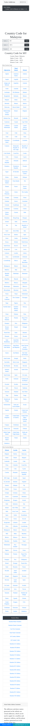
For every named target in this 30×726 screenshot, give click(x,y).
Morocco (25, 286)
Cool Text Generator (15, 629)
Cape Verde (25, 122)
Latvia (24, 249)
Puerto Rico (7, 332)
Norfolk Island (6, 306)
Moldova (7, 282)
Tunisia (16, 399)
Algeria (7, 73)
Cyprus (25, 157)
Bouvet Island (16, 107)
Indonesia (24, 221)
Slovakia (16, 365)
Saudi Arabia (7, 358)
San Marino (16, 353)
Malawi (16, 266)
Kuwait (25, 245)
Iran (7, 225)
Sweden (16, 384)
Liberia (25, 253)
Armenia (25, 83)
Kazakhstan (25, 238)
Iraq (16, 225)
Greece (16, 201)
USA (24, 602)
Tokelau (16, 395)
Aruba (6, 88)
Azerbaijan (7, 92)
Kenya (7, 242)
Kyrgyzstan (7, 249)
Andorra (25, 73)
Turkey (25, 399)
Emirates (15, 481)
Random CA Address (15, 658)
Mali (16, 269)
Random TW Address (15, 651)
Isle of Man (16, 230)
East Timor (24, 391)
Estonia (16, 177)
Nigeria (16, 303)
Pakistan (16, 314)
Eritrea (7, 177)
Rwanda (25, 336)
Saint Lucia (25, 340)
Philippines (24, 323)
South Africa (25, 369)
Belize (16, 99)
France (16, 186)
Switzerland (25, 384)
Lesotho (16, 253)
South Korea (7, 245)
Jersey (6, 238)
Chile (16, 133)
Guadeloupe (16, 205)
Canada (16, 122)
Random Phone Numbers (15, 621)
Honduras (7, 218)
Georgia (7, 197)
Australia (16, 88)
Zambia (25, 437)
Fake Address (7, 7)
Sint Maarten (7, 365)
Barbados (16, 96)
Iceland (7, 221)
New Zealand (16, 297)
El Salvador (16, 171)
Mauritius (7, 279)
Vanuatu (25, 424)
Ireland (7, 507)
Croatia (25, 153)
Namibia (25, 290)
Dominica (7, 166)
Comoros (7, 146)
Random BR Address (15, 669)
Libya (7, 256)
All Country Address (15, 636)
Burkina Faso (7, 118)
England (24, 481)
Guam (24, 205)
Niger (7, 303)
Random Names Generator (15, 625)
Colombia (24, 140)
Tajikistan (24, 388)
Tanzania (7, 391)
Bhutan (16, 103)
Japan (24, 234)
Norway (25, 306)
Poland (16, 327)
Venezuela (15, 428)
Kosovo (16, 245)
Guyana (16, 212)
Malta (24, 269)
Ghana (24, 197)
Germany (16, 197)
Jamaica (16, 234)
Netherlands (25, 293)
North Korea (25, 242)
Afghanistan (7, 70)
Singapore (24, 362)
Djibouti (25, 160)
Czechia (7, 472)
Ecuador (25, 166)
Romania (7, 336)
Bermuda (7, 103)
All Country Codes (15, 640)
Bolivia (25, 103)
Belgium (7, 99)
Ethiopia (25, 177)
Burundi (16, 118)
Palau (24, 314)
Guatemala (7, 208)
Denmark (16, 160)
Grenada (7, 205)
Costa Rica (16, 153)
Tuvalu (24, 404)
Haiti (25, 212)
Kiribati (16, 242)
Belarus (25, 96)
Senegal (16, 358)
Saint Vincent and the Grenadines (25, 347)
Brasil (6, 457)
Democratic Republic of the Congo (16, 147)
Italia (7, 511)
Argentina (16, 83)
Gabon (16, 192)
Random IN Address (15, 684)
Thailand (16, 391)
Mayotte (16, 279)
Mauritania (24, 273)
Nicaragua (24, 297)
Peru (16, 323)
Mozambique (7, 290)
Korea (15, 518)
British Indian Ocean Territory (7, 112)
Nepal (16, 293)
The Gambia (25, 192)
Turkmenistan (7, 404)
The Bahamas (16, 92)
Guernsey (16, 208)
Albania (25, 70)
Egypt (6, 171)
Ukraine (16, 410)
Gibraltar (7, 201)
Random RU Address (15, 692)
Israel (7, 230)
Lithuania (24, 256)
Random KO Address (15, 666)
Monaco (16, 282)
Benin (24, 99)
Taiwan (16, 388)
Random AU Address (15, 643)
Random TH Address (15, 695)
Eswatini (7, 384)
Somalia (16, 369)
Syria (7, 388)
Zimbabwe (7, 443)
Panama (16, 317)
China (24, 133)
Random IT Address (15, 688)
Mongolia (24, 282)
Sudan (6, 378)
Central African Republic (25, 127)
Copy (26, 40)
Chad (7, 133)
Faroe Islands (16, 181)
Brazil (24, 107)
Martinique (16, 273)
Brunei (16, 111)
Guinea (25, 208)
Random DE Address (15, 681)
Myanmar (16, 290)
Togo (7, 395)
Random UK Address (15, 662)
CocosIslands (16, 140)
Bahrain (25, 92)
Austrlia (15, 450)
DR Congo (7, 478)
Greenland (24, 201)
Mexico (25, 279)
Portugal (25, 327)
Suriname (16, 378)
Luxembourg (7, 260)
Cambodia (24, 118)
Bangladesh (7, 96)
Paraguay (7, 323)
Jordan (16, 238)
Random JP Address (15, 647)
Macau (16, 260)
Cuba (7, 157)
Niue (25, 303)
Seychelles (7, 362)
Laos (16, 249)
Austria (25, 88)
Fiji (25, 181)
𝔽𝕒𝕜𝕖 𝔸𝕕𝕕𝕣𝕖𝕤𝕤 (9, 2)
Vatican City (7, 428)
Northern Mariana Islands (16, 308)
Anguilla (16, 79)
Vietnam (25, 428)
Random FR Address (15, 677)
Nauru (6, 293)
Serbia (24, 358)
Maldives (7, 269)
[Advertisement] (15, 21)
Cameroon (6, 122)
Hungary (25, 218)
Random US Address (15, 655)
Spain (16, 375)
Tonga (24, 395)
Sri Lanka (24, 375)
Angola (7, 79)
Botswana (7, 107)
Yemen (16, 437)
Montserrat (16, 286)
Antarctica (24, 79)
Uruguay (7, 424)
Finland (7, 186)
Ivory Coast (7, 234)
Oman (6, 314)
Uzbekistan (16, 424)
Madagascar (7, 266)
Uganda (7, 410)
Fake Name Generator (15, 632)
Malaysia (25, 266)
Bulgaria (25, 111)
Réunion (25, 332)
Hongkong (6, 500)
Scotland (24, 570)
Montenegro (7, 286)
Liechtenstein (16, 256)
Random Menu (15, 618)
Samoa (7, 353)
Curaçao (16, 157)
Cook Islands (7, 153)
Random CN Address (15, 673)
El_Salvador (7, 481)
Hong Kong (16, 218)
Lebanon (7, 253)
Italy (25, 230)
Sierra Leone (16, 362)
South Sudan (7, 375)
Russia (16, 336)
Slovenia (25, 365)
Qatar (16, 332)
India (16, 221)
